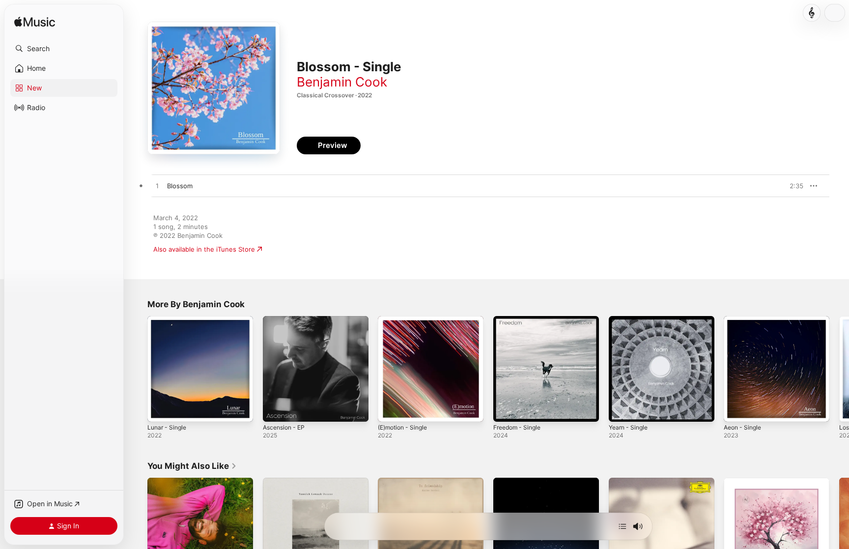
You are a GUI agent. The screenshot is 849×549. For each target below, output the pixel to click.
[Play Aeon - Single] (736, 409)
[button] (64, 48)
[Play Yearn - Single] (621, 409)
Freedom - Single (519, 320)
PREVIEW (792, 186)
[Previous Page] (137, 368)
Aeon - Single (744, 320)
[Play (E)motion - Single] (390, 409)
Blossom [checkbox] (180, 186)
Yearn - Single (630, 320)
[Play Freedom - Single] (505, 409)
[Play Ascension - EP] (275, 409)
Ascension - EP (286, 320)
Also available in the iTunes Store (204, 249)
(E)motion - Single (405, 320)
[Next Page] (839, 368)
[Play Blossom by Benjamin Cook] (157, 186)
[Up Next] (622, 526)
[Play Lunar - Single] (159, 409)
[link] (192, 466)
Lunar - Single (168, 320)
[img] (34, 22)
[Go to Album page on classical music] (812, 13)
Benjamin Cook (342, 81)
